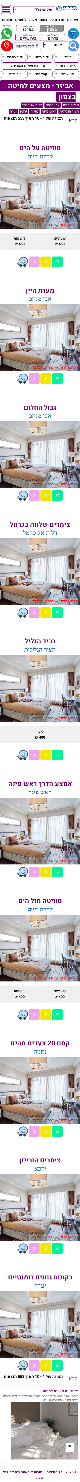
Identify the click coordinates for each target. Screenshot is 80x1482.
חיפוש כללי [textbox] (43, 9)
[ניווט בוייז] (22, 262)
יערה (13, 111)
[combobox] (33, 9)
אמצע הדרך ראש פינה (40, 784)
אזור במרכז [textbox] (15, 57)
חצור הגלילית (69, 111)
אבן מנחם (53, 105)
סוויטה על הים (40, 148)
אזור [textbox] (67, 57)
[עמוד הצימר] (57, 262)
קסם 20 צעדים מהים (40, 1043)
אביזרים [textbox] (15, 74)
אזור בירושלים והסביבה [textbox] (28, 65)
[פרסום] (6, 33)
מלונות (7, 20)
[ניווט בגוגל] (34, 262)
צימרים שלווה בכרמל (40, 525)
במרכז (28, 28)
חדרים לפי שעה (52, 20)
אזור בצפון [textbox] (41, 57)
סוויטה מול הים (40, 901)
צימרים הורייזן (40, 1160)
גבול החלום (40, 408)
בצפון (52, 28)
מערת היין (40, 291)
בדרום (53, 37)
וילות (33, 20)
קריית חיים (71, 105)
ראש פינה (49, 111)
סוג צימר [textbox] (67, 74)
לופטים (20, 20)
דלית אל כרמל (32, 105)
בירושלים (28, 37)
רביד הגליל (40, 641)
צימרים (72, 20)
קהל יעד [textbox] (41, 74)
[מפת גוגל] (45, 262)
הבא (73, 120)
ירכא (23, 111)
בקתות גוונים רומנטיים (40, 1277)
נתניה (34, 111)
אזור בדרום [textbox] (68, 65)
